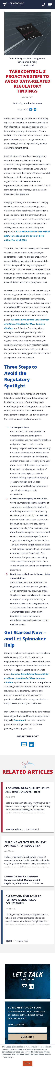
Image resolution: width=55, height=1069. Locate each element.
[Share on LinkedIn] (35, 109)
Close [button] (27, 1063)
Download (19, 720)
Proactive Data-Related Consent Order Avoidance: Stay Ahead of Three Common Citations (26, 323)
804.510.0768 (27, 979)
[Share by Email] (31, 109)
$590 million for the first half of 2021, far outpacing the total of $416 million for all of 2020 (27, 235)
